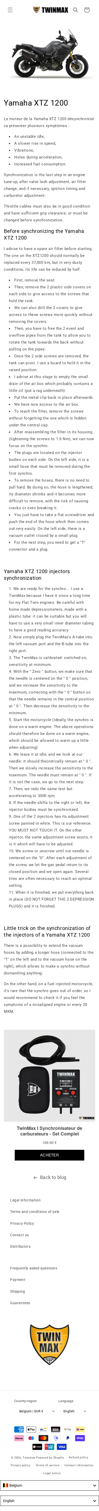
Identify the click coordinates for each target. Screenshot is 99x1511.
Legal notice (52, 1473)
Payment (17, 1280)
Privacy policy (20, 1465)
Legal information (25, 1200)
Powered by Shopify (50, 1457)
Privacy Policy (22, 1223)
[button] (10, 10)
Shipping (17, 1291)
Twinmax (29, 1457)
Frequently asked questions (33, 1268)
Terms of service (48, 1465)
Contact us (19, 1235)
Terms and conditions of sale (34, 1212)
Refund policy (78, 1457)
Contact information (78, 1465)
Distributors (20, 1246)
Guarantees (20, 1303)
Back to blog (53, 1177)
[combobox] (49, 1485)
